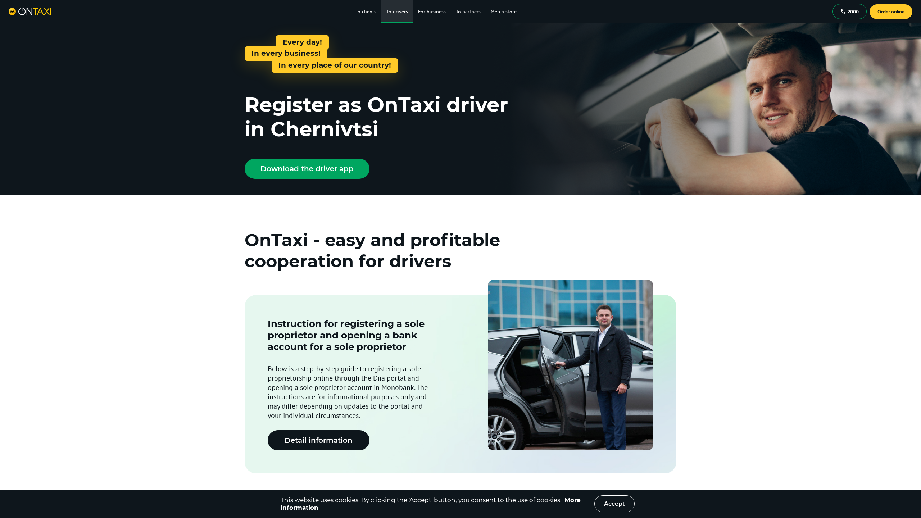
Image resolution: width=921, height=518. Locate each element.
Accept (614, 503)
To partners (468, 11)
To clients (365, 11)
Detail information (319, 440)
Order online (890, 11)
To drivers (397, 11)
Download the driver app (307, 168)
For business (432, 11)
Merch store (504, 11)
